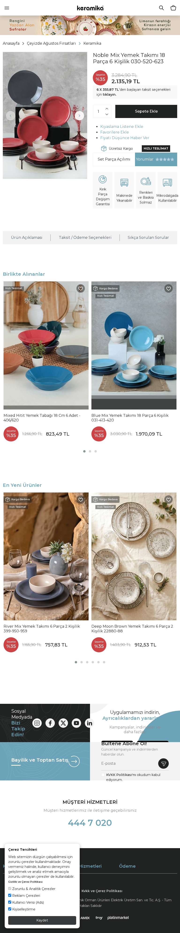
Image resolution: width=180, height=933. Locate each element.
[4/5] (162, 159)
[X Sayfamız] (63, 723)
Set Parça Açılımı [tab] (114, 159)
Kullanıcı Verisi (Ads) (27, 902)
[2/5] (159, 159)
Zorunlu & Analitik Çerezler (33, 889)
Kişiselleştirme (23, 909)
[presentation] (10, 115)
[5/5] (164, 159)
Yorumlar (144, 159)
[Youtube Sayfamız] (76, 723)
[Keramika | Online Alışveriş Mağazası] (90, 8)
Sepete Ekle (146, 111)
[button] (84, 451)
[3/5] (161, 159)
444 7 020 (90, 823)
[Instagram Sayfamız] (37, 723)
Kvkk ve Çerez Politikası (102, 891)
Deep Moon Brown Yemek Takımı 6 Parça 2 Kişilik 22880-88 (132, 628)
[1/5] (157, 159)
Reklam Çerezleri (25, 896)
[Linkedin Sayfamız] (89, 723)
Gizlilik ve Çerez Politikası (25, 881)
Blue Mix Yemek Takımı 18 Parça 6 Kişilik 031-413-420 (130, 417)
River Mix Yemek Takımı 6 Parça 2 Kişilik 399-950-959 (42, 628)
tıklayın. (109, 94)
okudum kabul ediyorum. (133, 777)
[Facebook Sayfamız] (50, 723)
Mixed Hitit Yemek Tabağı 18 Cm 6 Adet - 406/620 (42, 417)
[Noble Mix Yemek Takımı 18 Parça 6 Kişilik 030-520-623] (45, 115)
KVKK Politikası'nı (121, 775)
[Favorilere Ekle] (80, 288)
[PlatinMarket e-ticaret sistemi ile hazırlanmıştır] (118, 918)
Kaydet (42, 920)
